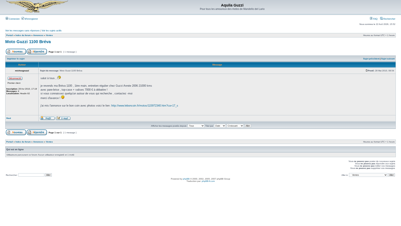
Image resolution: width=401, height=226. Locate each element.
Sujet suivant (388, 59)
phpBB (186, 179)
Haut (8, 118)
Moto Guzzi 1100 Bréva (28, 41)
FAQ (375, 19)
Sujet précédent (371, 59)
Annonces (38, 35)
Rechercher (389, 19)
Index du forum (23, 35)
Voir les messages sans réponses (22, 30)
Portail (9, 35)
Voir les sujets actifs (52, 30)
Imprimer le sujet (15, 59)
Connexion (14, 19)
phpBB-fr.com (208, 181)
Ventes (49, 35)
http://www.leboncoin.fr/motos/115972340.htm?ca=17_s (144, 105)
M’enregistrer (31, 19)
